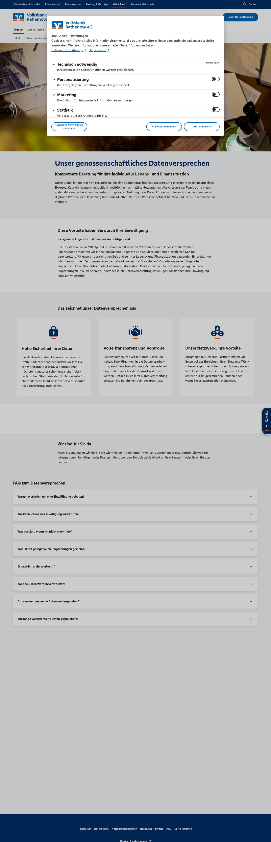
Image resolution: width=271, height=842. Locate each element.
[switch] (216, 79)
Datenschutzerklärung (67, 50)
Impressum (97, 50)
